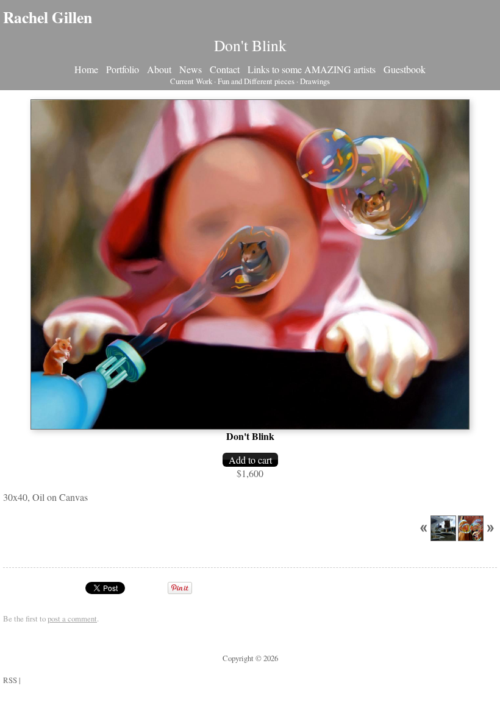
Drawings (315, 81)
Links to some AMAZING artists (312, 69)
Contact (225, 69)
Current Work (191, 81)
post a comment (72, 618)
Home (86, 69)
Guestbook (405, 69)
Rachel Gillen (47, 17)
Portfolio (122, 69)
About (159, 69)
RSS (10, 680)
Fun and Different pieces (256, 81)
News (190, 69)
